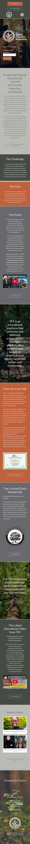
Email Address (7, 52)
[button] (22, 14)
